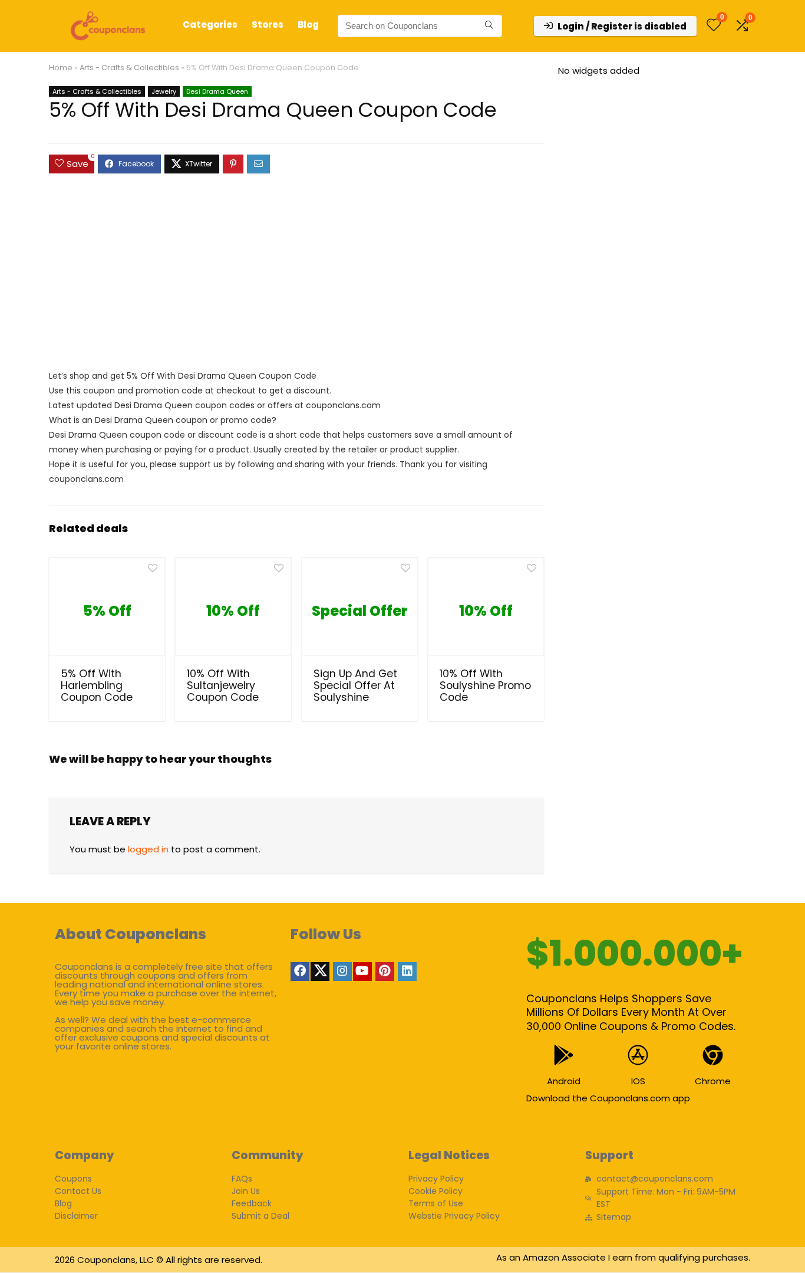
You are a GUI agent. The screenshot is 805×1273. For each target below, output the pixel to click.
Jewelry (163, 91)
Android (563, 1081)
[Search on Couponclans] (489, 26)
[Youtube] (362, 971)
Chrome (713, 1081)
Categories (210, 24)
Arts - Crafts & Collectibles (129, 68)
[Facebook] (300, 971)
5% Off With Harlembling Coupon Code (97, 685)
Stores (267, 24)
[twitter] (320, 971)
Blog (308, 24)
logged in (148, 849)
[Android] (563, 1055)
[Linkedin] (407, 971)
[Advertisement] (296, 277)
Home (60, 68)
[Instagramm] (342, 971)
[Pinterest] (384, 971)
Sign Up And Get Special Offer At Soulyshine (355, 685)
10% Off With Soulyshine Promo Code (485, 685)
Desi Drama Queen (217, 91)
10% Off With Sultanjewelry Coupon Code (223, 685)
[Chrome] (712, 1055)
